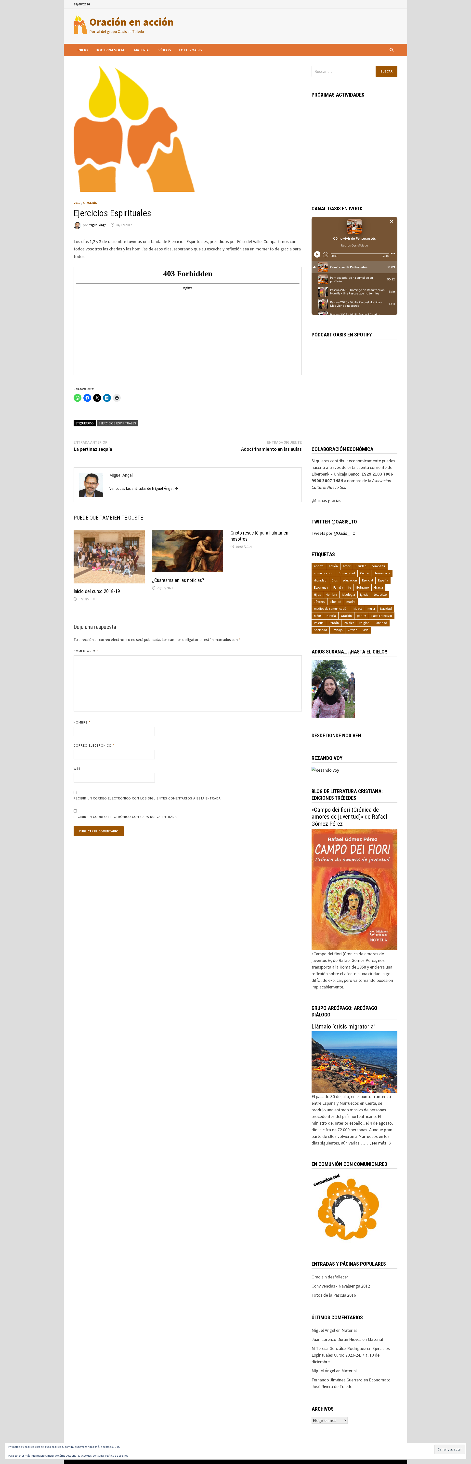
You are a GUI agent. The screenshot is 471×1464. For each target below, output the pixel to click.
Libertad (335, 602)
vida (365, 630)
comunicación (323, 573)
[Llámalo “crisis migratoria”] (354, 1062)
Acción (333, 566)
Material (142, 49)
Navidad (386, 609)
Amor (346, 566)
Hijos (317, 595)
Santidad (381, 623)
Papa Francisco (381, 616)
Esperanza (321, 587)
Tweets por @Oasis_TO (333, 533)
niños (317, 616)
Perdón (334, 623)
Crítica (364, 573)
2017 (77, 203)
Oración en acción (131, 22)
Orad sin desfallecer (330, 1277)
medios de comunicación (331, 609)
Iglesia (364, 595)
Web (77, 768)
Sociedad (320, 630)
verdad (352, 630)
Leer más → (380, 1143)
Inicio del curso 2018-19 (97, 591)
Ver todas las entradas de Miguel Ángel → (143, 488)
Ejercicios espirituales (117, 423)
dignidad (320, 580)
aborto (319, 566)
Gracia (378, 587)
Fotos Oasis (190, 49)
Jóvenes (319, 602)
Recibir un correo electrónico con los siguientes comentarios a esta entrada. (148, 798)
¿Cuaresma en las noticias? (178, 580)
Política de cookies (116, 1455)
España (383, 580)
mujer (371, 609)
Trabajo (337, 630)
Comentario (86, 651)
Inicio (83, 49)
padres (361, 616)
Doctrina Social (111, 49)
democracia (382, 573)
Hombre (331, 595)
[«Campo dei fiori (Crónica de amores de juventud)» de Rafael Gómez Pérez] (354, 889)
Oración (90, 203)
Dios (335, 580)
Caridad (360, 566)
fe (349, 587)
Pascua (319, 623)
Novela (331, 616)
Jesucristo (380, 595)
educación (350, 580)
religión (364, 623)
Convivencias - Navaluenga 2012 (341, 1286)
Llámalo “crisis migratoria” (343, 1026)
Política (349, 623)
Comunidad (347, 573)
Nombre (82, 722)
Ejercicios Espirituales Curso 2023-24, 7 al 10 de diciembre (351, 1355)
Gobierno (362, 587)
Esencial (367, 580)
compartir (378, 566)
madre (350, 602)
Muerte (357, 609)
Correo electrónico (94, 745)
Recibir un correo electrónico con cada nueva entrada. (126, 816)
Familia (338, 587)
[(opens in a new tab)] (187, 553)
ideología (348, 595)
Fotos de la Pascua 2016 (334, 1295)
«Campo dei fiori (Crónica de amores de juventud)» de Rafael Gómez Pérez (349, 816)
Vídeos (164, 49)
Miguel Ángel (98, 225)
